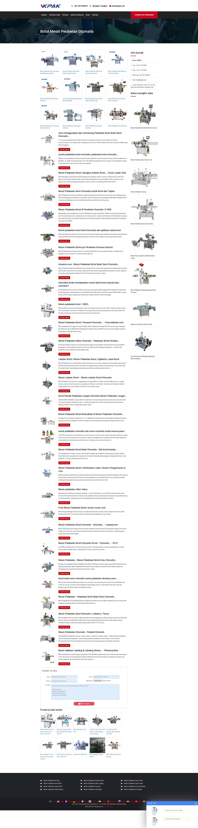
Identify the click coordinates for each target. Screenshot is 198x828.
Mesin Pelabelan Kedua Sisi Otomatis (142, 224)
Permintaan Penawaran (144, 15)
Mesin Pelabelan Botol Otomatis (117, 126)
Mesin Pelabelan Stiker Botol (53, 786)
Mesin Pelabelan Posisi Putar (133, 780)
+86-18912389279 (81, 6)
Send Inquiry (85, 703)
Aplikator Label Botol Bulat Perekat (141, 324)
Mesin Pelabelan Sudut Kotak (133, 783)
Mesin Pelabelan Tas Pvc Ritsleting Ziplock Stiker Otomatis (46, 757)
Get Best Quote (64, 149)
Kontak (95, 15)
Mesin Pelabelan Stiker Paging (93, 783)
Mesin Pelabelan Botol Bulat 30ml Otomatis (144, 128)
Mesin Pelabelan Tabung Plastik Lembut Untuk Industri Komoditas (46, 732)
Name (48, 677)
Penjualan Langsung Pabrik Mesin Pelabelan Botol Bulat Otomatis (64, 732)
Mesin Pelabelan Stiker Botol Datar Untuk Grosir (64, 755)
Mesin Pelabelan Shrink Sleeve (53, 789)
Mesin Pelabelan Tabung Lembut (96, 755)
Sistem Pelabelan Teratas (138, 192)
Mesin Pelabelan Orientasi (92, 786)
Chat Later (182, 822)
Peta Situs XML (108, 806)
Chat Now (172, 822)
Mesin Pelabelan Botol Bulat (53, 783)
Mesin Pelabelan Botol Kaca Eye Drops (113, 755)
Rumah (44, 15)
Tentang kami (54, 15)
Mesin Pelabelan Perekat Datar (94, 780)
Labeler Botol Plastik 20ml (80, 754)
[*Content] (46, 699)
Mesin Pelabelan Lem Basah (93, 789)
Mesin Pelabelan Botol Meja (133, 789)
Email (90, 677)
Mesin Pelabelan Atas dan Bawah (134, 786)
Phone (48, 681)
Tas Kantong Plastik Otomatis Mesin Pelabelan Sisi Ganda (113, 732)
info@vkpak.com (118, 6)
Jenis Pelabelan (77, 15)
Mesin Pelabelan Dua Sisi (52, 780)
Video (88, 15)
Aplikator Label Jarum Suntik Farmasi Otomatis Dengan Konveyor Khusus (97, 732)
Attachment (89, 680)
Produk (65, 15)
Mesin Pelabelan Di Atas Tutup (79, 730)
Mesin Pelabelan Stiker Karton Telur (141, 160)
